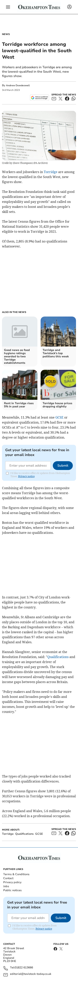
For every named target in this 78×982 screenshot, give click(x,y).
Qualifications (58, 657)
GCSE (59, 417)
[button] (8, 7)
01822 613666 (24, 967)
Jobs (6, 886)
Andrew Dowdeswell (18, 85)
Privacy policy (12, 882)
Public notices (12, 890)
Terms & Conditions (16, 874)
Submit (62, 465)
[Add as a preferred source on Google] (39, 98)
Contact (8, 878)
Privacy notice (26, 476)
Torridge (50, 172)
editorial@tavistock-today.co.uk (30, 974)
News (6, 34)
